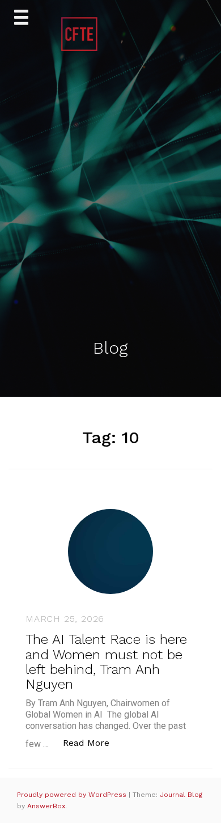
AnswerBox (46, 806)
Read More (92, 742)
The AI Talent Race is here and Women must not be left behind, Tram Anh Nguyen (106, 661)
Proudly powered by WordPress (73, 795)
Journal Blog (181, 795)
